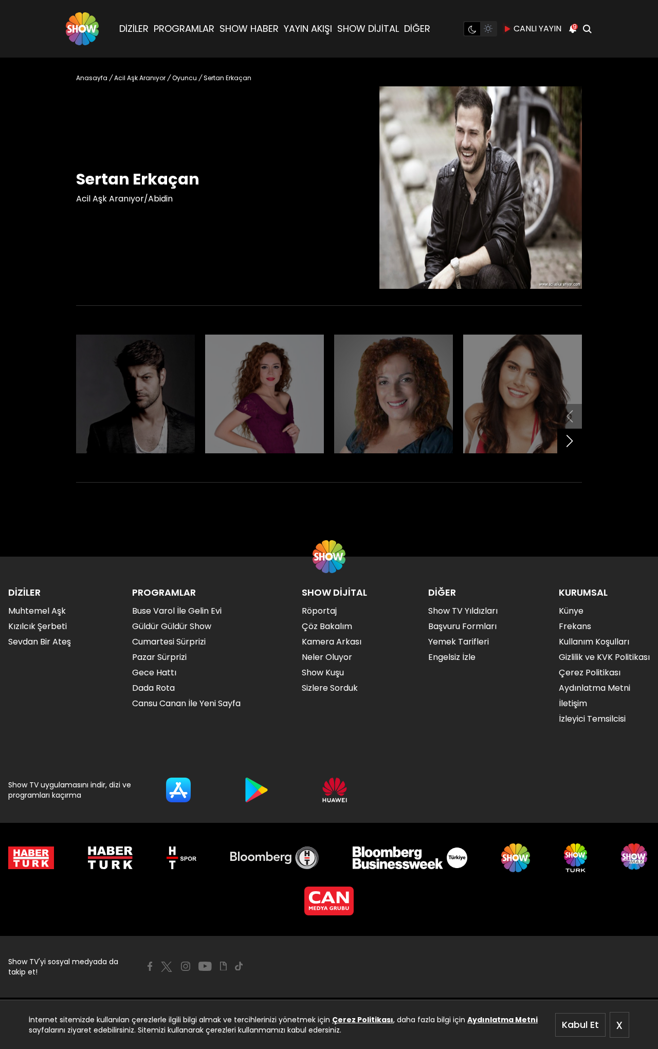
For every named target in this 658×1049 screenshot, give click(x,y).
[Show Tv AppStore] (178, 790)
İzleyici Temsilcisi (592, 719)
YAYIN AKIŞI (308, 28)
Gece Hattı (154, 672)
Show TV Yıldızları (463, 611)
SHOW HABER (249, 28)
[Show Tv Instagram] (185, 966)
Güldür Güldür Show (171, 626)
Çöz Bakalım (327, 626)
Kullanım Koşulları (594, 642)
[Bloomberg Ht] (274, 857)
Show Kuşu (323, 672)
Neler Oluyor (327, 657)
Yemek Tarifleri (458, 642)
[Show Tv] (82, 28)
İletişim (573, 703)
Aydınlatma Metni (502, 1020)
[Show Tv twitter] (166, 967)
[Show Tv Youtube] (205, 966)
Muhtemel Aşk (37, 611)
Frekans (575, 626)
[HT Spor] (181, 857)
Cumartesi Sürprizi (169, 642)
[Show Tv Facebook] (150, 966)
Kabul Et (580, 1024)
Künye (571, 611)
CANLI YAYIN (537, 28)
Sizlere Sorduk (330, 688)
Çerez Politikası (362, 1020)
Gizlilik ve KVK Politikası (604, 657)
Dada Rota (153, 688)
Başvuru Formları (462, 626)
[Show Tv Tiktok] (239, 966)
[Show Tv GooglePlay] (256, 790)
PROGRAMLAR (184, 28)
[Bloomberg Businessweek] (410, 857)
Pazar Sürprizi (159, 657)
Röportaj (319, 611)
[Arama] (587, 29)
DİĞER (417, 28)
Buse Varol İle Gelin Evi (177, 611)
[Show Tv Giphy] (223, 966)
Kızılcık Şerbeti (37, 626)
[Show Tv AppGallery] (334, 790)
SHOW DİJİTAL (368, 28)
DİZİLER (134, 28)
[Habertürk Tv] (110, 857)
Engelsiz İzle (452, 657)
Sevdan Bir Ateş (39, 642)
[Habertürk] (31, 857)
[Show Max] (635, 857)
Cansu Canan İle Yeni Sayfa (186, 703)
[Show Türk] (575, 857)
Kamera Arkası (331, 642)
